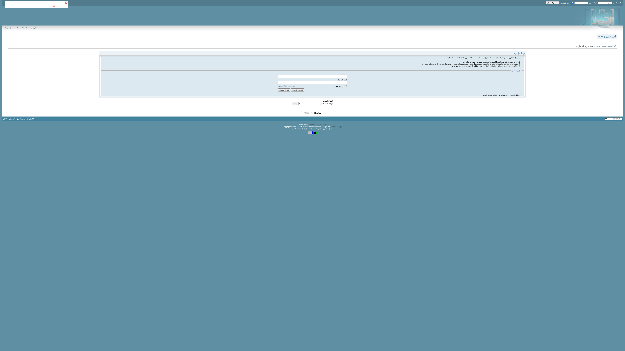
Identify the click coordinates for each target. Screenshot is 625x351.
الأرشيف (12, 119)
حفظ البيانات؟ (565, 3)
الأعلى (5, 119)
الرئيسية (33, 28)
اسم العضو (617, 3)
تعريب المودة (321, 124)
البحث (16, 28)
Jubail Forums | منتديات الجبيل (601, 46)
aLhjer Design (336, 127)
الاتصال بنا (30, 119)
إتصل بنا (8, 28)
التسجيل (24, 28)
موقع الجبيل (21, 119)
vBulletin (312, 124)
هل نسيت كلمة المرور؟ (286, 86)
